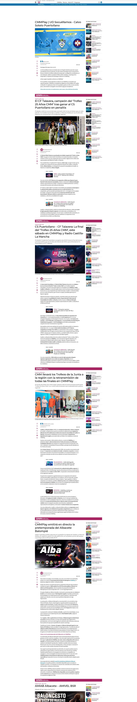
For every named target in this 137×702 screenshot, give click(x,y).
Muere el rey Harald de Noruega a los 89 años (96, 50)
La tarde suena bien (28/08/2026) (96, 62)
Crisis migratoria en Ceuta (50, 0)
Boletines (71, 4)
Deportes (76, 4)
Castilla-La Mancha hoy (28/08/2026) (96, 25)
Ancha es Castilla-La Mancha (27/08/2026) (96, 272)
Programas (77, 2)
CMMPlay (59, 2)
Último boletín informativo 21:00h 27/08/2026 (97, 575)
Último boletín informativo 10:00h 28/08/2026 (97, 31)
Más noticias (83, 4)
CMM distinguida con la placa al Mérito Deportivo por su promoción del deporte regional (64, 463)
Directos (65, 2)
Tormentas (43, 0)
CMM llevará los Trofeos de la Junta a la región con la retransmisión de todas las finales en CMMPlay (64, 204)
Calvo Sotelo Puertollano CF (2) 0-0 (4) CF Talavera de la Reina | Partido (64, 175)
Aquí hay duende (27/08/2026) (95, 74)
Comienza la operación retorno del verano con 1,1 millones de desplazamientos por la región (97, 44)
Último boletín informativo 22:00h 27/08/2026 (97, 277)
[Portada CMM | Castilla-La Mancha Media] (39, 2)
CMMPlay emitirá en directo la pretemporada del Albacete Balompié (63, 492)
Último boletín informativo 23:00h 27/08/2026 (97, 80)
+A (77, 64)
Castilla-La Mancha (55, 4)
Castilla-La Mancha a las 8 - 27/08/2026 (97, 581)
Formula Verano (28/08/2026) (95, 56)
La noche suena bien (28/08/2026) (96, 68)
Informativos (64, 4)
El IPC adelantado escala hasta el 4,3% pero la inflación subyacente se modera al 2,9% (96, 38)
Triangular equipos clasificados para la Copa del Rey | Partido (63, 311)
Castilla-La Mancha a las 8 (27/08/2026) (97, 283)
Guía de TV (71, 2)
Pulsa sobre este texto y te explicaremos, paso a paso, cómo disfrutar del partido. (59, 89)
